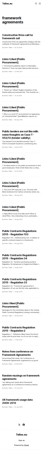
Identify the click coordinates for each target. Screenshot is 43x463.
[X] (19, 425)
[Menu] (40, 3)
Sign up (22, 440)
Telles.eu (7, 3)
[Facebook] (24, 425)
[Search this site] (36, 3)
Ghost (26, 445)
